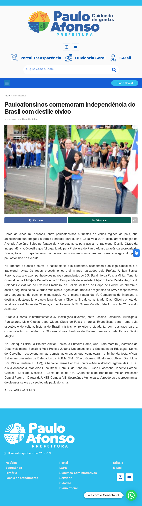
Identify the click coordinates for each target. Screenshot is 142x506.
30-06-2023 (10, 119)
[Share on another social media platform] (135, 220)
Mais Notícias (19, 95)
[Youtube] (75, 47)
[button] (7, 83)
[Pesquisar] (114, 69)
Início (7, 95)
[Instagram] (66, 47)
